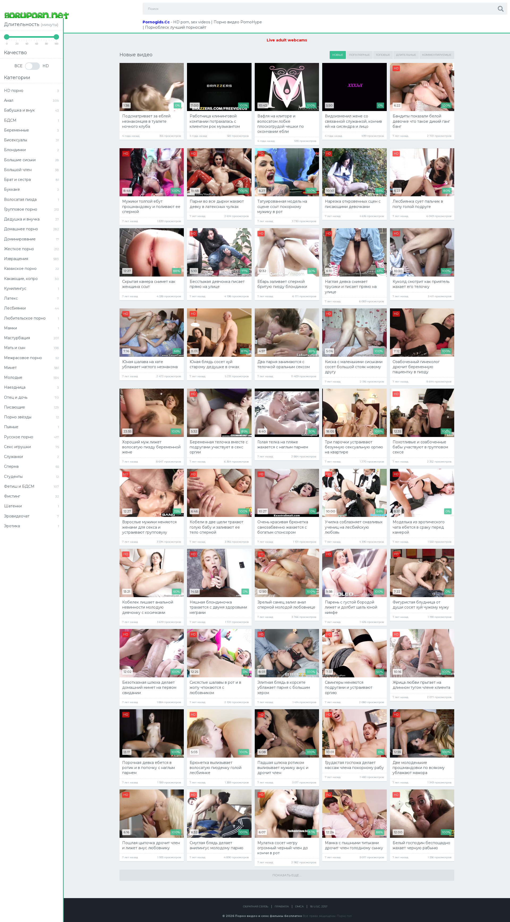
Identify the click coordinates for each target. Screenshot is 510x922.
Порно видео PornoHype (238, 22)
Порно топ (344, 916)
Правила (282, 906)
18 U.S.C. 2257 (319, 906)
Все (18, 65)
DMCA (299, 906)
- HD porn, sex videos (176, 22)
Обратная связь (255, 906)
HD (45, 65)
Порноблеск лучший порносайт (175, 27)
